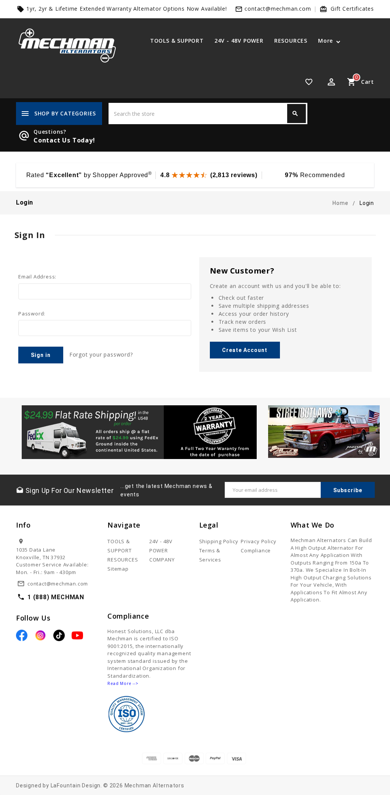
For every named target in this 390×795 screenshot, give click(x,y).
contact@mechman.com (278, 8)
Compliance (256, 550)
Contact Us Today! (64, 140)
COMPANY (162, 559)
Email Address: (37, 276)
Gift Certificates (352, 8)
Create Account (244, 350)
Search (295, 113)
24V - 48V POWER (239, 40)
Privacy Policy (258, 541)
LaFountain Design (76, 785)
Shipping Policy (218, 541)
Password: (31, 313)
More (325, 40)
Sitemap (118, 568)
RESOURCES (290, 40)
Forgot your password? (101, 354)
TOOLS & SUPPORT (177, 40)
